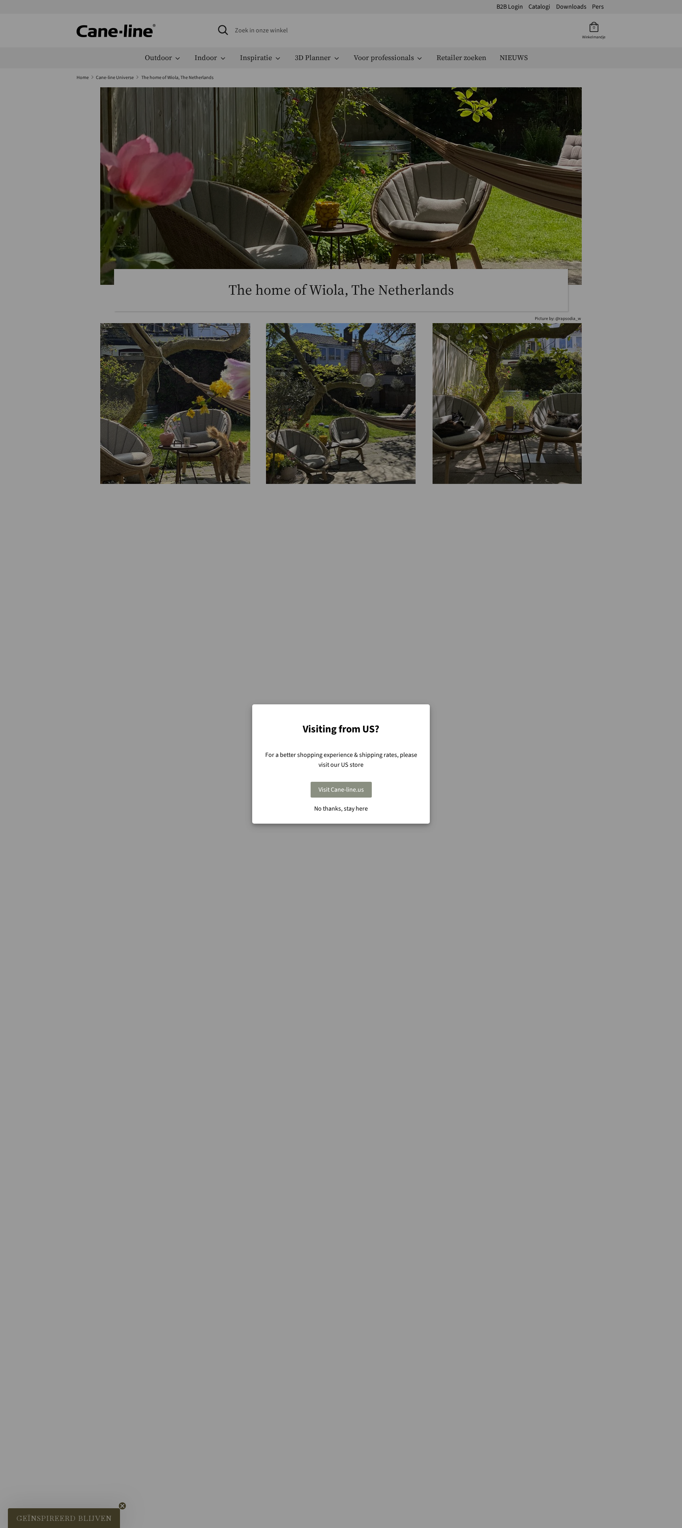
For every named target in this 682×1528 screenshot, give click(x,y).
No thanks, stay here (341, 808)
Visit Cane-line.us (341, 789)
